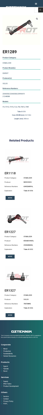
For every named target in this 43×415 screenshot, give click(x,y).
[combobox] (36, 9)
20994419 (21, 94)
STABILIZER (7, 63)
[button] (36, 3)
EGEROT (5, 73)
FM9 (27, 107)
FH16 (12, 107)
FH (4, 107)
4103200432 (28, 245)
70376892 (27, 304)
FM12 (23, 107)
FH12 (7, 107)
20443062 (6, 94)
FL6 (15, 107)
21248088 (6, 96)
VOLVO (5, 83)
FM (19, 107)
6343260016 (28, 186)
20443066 (13, 94)
